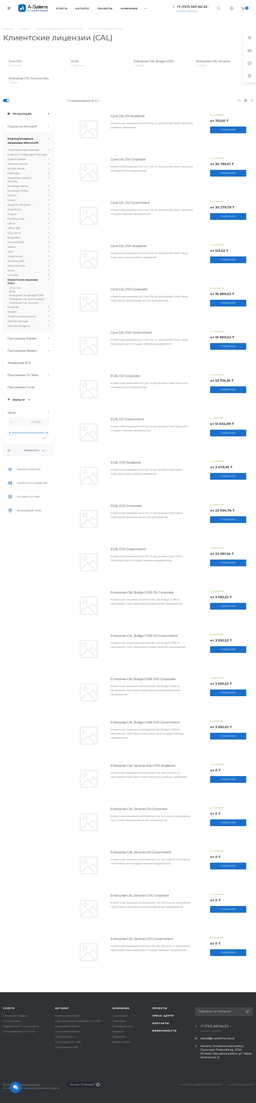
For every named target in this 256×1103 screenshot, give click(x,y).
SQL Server (14, 232)
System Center (16, 159)
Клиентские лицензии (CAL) (22, 281)
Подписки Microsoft (22, 126)
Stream (12, 311)
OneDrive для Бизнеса (21, 316)
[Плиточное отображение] (239, 100)
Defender (13, 173)
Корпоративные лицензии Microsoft (22, 141)
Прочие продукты (18, 325)
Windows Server (17, 163)
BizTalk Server (16, 168)
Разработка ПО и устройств (21, 1026)
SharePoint (14, 209)
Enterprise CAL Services (213, 61)
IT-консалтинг (11, 1020)
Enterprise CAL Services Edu (29, 78)
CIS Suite (13, 275)
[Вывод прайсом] (252, 100)
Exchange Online (17, 190)
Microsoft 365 (15, 242)
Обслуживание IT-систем (19, 1031)
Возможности (164, 1030)
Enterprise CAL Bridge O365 (154, 61)
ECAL (75, 61)
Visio (10, 251)
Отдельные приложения (23, 149)
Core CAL (15, 61)
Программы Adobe (21, 338)
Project (11, 214)
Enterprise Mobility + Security (19, 179)
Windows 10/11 (15, 260)
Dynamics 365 (15, 218)
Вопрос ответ (121, 1041)
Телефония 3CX (19, 363)
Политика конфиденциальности (200, 1085)
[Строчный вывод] (245, 100)
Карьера (118, 1031)
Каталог (62, 1008)
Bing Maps (13, 237)
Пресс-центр (163, 1015)
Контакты (160, 1023)
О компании (120, 1015)
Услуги (8, 1008)
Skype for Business (18, 204)
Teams (11, 246)
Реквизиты (119, 1036)
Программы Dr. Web (22, 375)
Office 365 (13, 228)
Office (11, 223)
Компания (120, 1008)
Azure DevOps (16, 265)
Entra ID (12, 195)
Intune (11, 200)
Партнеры (119, 1020)
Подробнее (228, 129)
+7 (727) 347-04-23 (192, 7)
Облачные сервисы (15, 1015)
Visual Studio (15, 256)
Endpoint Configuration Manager (27, 154)
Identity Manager (17, 321)
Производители (122, 1026)
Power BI (13, 307)
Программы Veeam (22, 350)
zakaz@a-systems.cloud (217, 1038)
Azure (11, 270)
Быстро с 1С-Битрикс (82, 1084)
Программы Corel (20, 387)
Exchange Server (17, 185)
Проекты (159, 1008)
